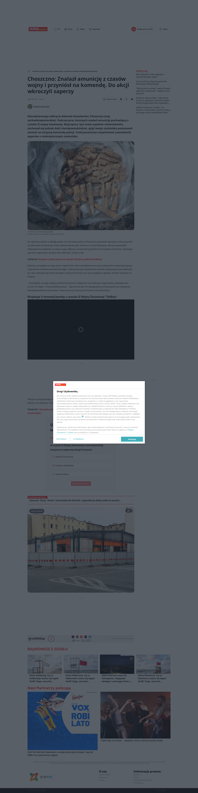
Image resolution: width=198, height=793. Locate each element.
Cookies (70, 432)
